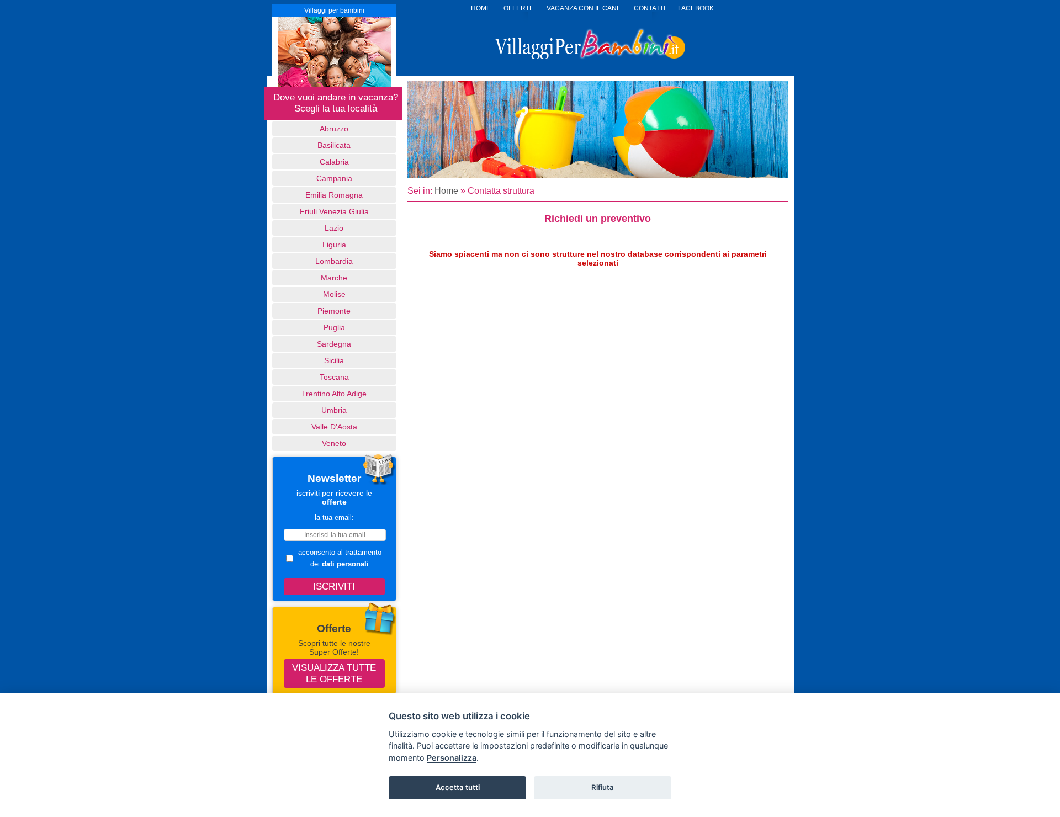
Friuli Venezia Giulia (334, 211)
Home (446, 190)
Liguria (334, 244)
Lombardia (334, 261)
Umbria (334, 410)
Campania (334, 178)
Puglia (334, 327)
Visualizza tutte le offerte (334, 673)
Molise (334, 294)
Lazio (334, 228)
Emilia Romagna (334, 194)
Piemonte (334, 310)
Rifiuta (602, 787)
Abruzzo (334, 128)
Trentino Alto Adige (334, 393)
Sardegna (334, 343)
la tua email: (334, 517)
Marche (334, 277)
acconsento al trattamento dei (339, 558)
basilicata (334, 145)
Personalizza (451, 757)
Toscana (334, 377)
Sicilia (334, 360)
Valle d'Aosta (334, 426)
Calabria (334, 161)
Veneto (334, 443)
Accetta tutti (458, 787)
